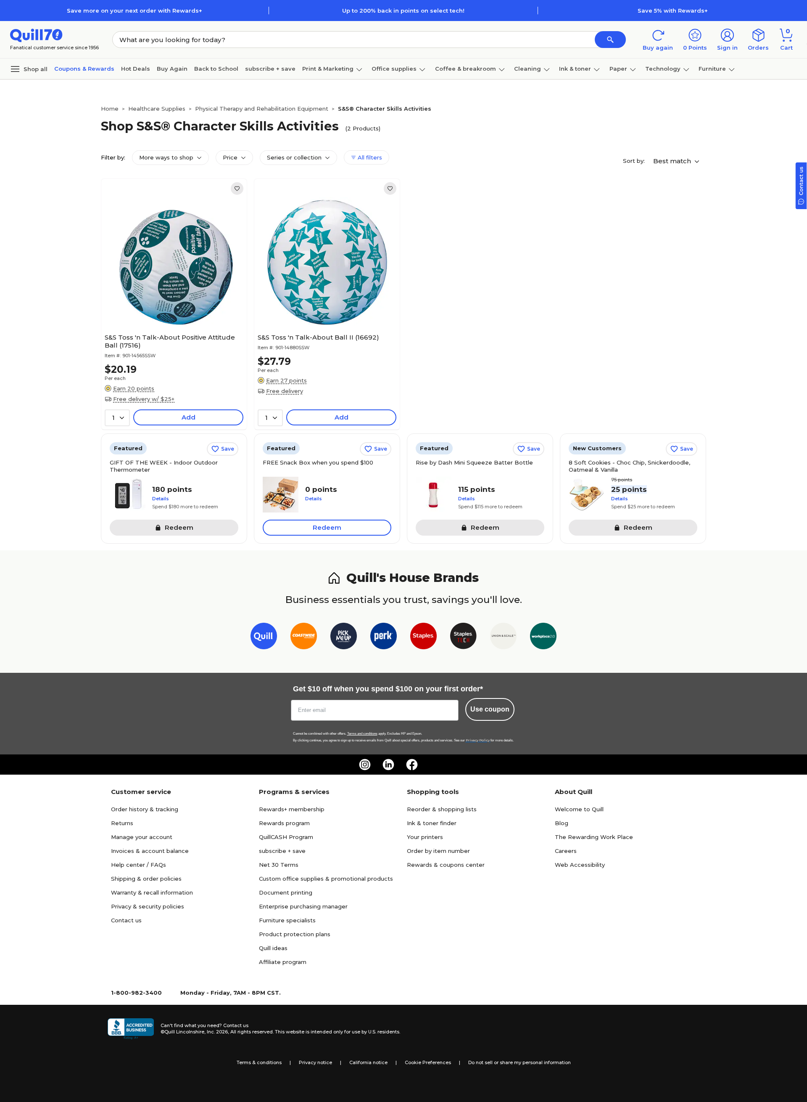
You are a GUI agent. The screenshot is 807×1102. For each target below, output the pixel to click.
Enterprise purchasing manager (303, 906)
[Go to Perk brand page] (384, 638)
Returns (122, 823)
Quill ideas (273, 948)
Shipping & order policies (146, 878)
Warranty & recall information (152, 892)
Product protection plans (294, 934)
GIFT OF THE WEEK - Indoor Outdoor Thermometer (164, 466)
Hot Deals (135, 68)
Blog (561, 823)
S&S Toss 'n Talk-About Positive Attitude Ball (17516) (170, 341)
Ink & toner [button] (575, 68)
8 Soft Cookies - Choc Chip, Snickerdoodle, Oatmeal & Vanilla (629, 466)
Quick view (171, 304)
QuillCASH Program (286, 837)
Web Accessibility (580, 864)
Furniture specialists (287, 920)
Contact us (126, 920)
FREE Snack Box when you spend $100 (318, 462)
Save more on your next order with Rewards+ (134, 10)
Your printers (425, 837)
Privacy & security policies (147, 906)
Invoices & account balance (150, 850)
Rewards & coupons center (446, 864)
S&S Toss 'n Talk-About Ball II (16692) (318, 337)
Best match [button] (673, 161)
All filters (369, 157)
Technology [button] (662, 68)
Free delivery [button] (284, 391)
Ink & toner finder (431, 823)
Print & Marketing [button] (327, 68)
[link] (237, 188)
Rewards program (284, 823)
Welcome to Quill (579, 809)
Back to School (216, 68)
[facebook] (412, 764)
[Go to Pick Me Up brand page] (344, 638)
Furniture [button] (712, 68)
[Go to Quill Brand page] (264, 638)
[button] (610, 39)
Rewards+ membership (291, 809)
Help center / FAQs (138, 864)
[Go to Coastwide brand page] (304, 638)
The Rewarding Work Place (594, 837)
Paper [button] (618, 68)
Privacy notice (315, 1062)
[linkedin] (388, 764)
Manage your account (141, 837)
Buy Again (172, 68)
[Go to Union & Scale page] (503, 638)
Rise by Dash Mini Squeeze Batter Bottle (474, 462)
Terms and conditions (362, 734)
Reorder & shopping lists (442, 809)
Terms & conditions (259, 1062)
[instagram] (365, 764)
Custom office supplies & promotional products (326, 878)
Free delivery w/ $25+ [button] (143, 399)
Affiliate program (282, 962)
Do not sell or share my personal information (519, 1062)
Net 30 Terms (278, 864)
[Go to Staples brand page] (423, 638)
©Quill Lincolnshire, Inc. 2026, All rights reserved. (217, 1032)
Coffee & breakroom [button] (465, 68)
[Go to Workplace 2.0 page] (543, 638)
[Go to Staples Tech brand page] (463, 638)
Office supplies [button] (394, 68)
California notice (368, 1062)
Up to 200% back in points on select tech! (403, 10)
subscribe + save (270, 68)
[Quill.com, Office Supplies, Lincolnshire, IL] (131, 1028)
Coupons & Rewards (84, 68)
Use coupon (489, 709)
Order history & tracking (144, 809)
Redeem (327, 527)
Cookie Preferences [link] (428, 1062)
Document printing (285, 892)
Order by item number (438, 850)
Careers (566, 850)
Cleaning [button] (527, 68)
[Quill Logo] (36, 35)
